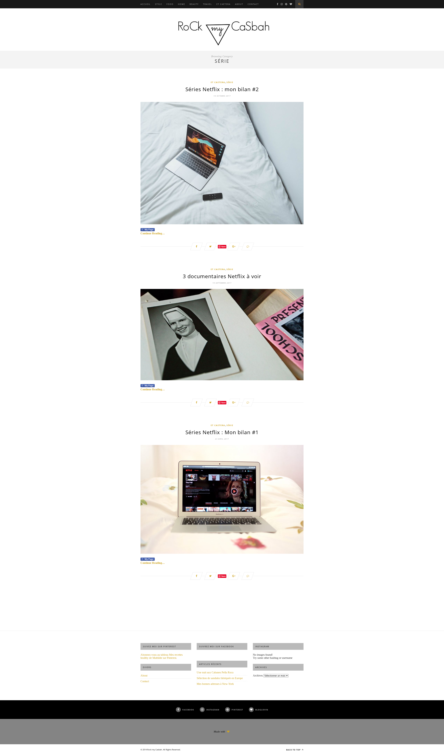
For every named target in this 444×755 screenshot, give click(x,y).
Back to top (293, 749)
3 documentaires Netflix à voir (222, 276)
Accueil (145, 4)
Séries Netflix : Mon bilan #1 (222, 432)
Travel (207, 4)
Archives (258, 675)
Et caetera (223, 4)
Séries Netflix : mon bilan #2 (222, 89)
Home (181, 4)
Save (223, 246)
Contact (253, 4)
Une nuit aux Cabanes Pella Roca (215, 672)
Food (169, 4)
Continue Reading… (152, 233)
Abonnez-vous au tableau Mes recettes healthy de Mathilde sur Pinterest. (161, 656)
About (239, 4)
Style (158, 4)
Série (230, 82)
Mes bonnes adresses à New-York (215, 683)
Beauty (194, 4)
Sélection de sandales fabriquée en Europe (220, 678)
